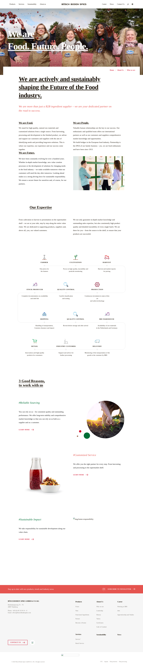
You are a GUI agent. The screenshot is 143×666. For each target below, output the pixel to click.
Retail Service (79, 643)
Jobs (118, 610)
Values (98, 619)
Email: (19, 612)
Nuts (76, 610)
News (119, 635)
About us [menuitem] (43, 4)
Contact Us (15, 642)
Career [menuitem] (104, 4)
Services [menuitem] (21, 4)
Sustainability (101, 635)
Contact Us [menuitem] (120, 4)
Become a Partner (80, 623)
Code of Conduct (101, 627)
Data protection (113, 661)
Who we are (100, 606)
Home (112, 70)
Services (78, 634)
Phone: (17, 610)
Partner (77, 619)
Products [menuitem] (12, 4)
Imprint (106, 661)
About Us (120, 70)
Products (78, 602)
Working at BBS (122, 606)
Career (119, 602)
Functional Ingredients (82, 615)
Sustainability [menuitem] (32, 4)
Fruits (77, 606)
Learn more (24, 430)
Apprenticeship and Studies (125, 615)
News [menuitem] (112, 4)
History (98, 615)
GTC (101, 661)
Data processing (123, 661)
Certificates (99, 623)
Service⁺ (78, 639)
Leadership (99, 610)
